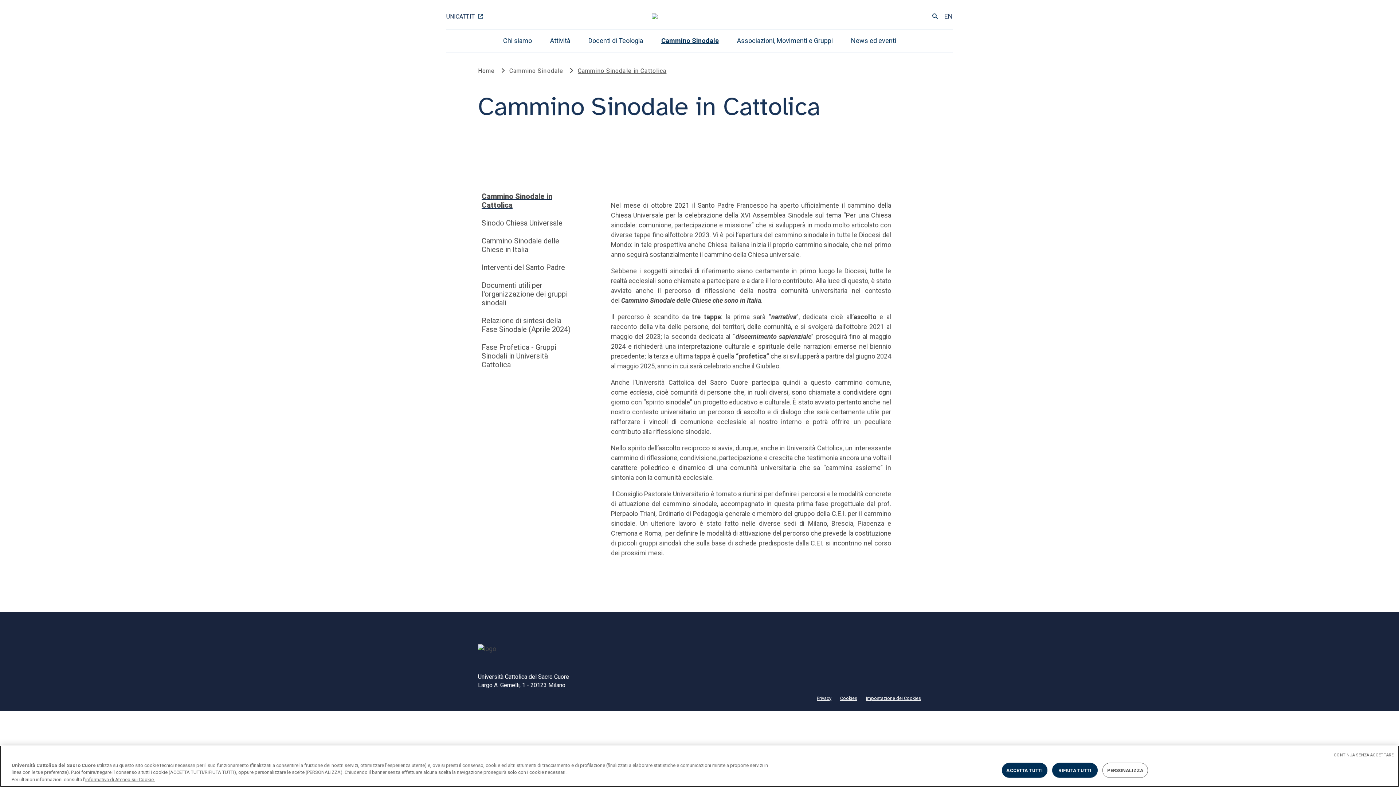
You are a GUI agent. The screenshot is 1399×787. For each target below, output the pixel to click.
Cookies (848, 698)
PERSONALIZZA (1125, 770)
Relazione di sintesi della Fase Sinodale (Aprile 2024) (526, 325)
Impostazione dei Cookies (893, 698)
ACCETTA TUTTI (1024, 770)
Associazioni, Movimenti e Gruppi (785, 40)
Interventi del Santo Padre (523, 267)
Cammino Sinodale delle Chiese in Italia (520, 245)
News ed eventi (873, 40)
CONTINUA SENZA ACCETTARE (1364, 755)
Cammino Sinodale (690, 40)
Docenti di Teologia (615, 40)
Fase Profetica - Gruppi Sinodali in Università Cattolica (519, 356)
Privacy (824, 698)
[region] (699, 766)
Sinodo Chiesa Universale (522, 223)
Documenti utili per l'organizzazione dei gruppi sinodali (525, 294)
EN (948, 16)
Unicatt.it (460, 16)
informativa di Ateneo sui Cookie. (120, 779)
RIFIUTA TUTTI (1074, 770)
